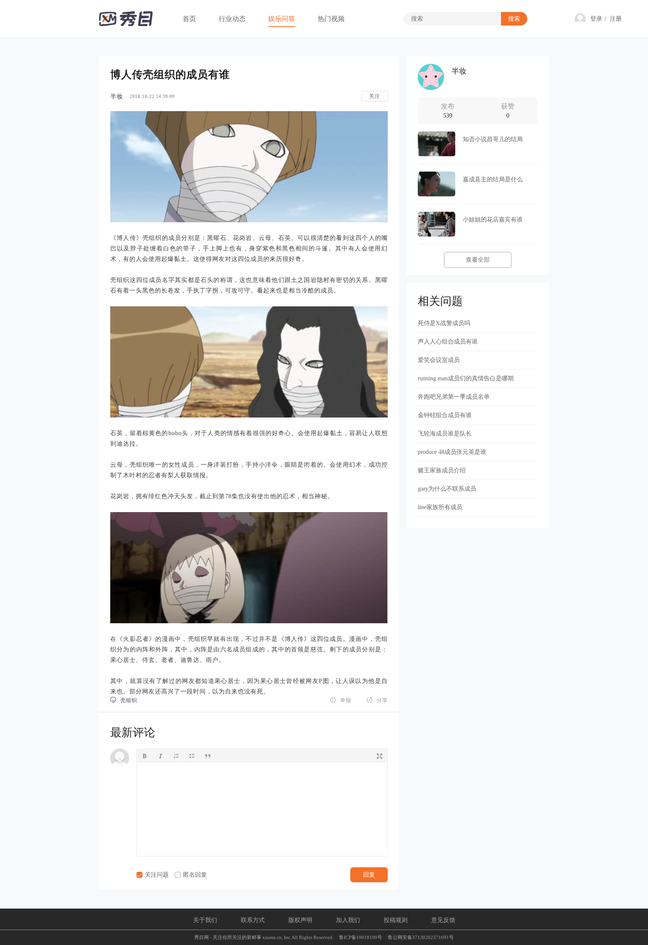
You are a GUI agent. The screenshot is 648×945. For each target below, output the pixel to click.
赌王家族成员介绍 (442, 470)
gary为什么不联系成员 (447, 488)
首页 (189, 19)
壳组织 (123, 700)
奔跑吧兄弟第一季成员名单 (454, 396)
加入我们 (348, 920)
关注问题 (156, 874)
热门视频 (331, 19)
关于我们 (205, 920)
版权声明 (300, 920)
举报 (340, 700)
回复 (369, 874)
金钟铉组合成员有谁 (445, 415)
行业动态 (232, 19)
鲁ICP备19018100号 (360, 937)
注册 (616, 18)
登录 (596, 18)
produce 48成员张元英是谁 (452, 452)
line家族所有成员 (440, 507)
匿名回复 (194, 874)
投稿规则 (396, 920)
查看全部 (478, 259)
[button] (145, 755)
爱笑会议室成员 (439, 360)
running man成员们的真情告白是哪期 (466, 378)
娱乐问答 (281, 19)
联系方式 (253, 920)
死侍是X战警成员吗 (444, 323)
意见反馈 (443, 920)
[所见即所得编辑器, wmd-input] (262, 809)
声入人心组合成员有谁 (448, 341)
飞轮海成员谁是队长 (445, 433)
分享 (377, 700)
